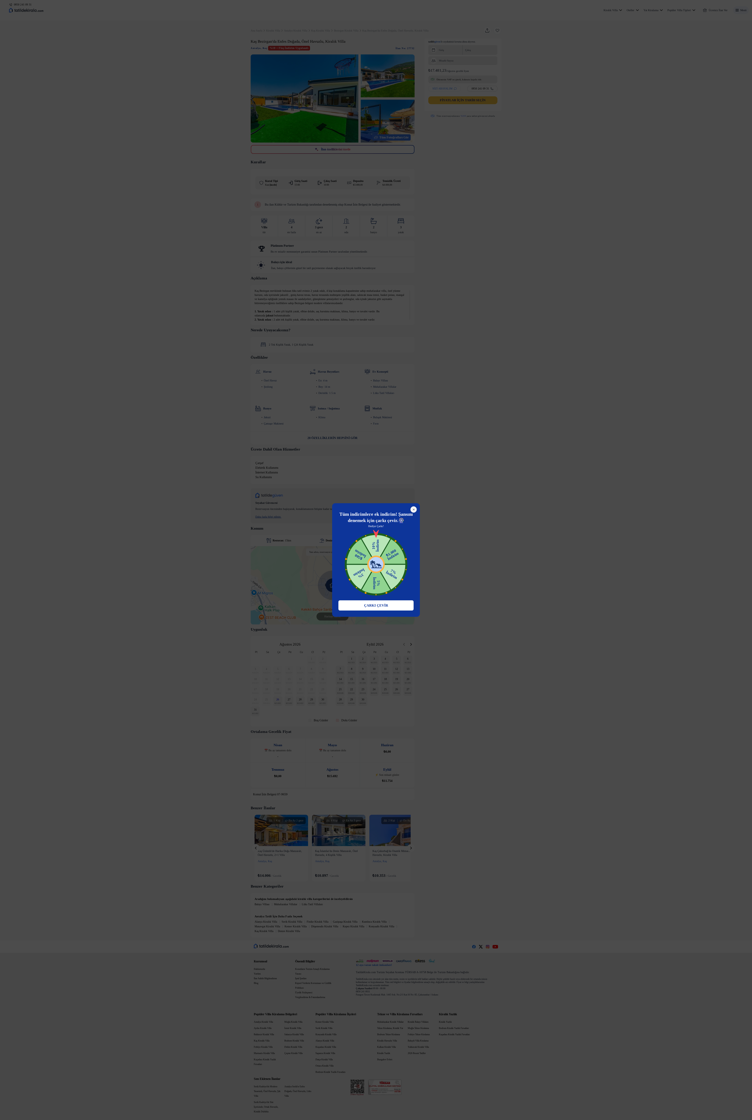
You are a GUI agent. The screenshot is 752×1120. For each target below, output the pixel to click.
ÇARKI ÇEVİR (376, 605)
